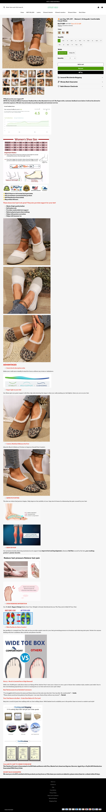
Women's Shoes (72, 12)
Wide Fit (72, 53)
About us (53, 781)
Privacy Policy (53, 792)
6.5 (97, 40)
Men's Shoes (82, 12)
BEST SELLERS (30, 12)
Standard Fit (62, 53)
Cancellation (53, 790)
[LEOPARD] (59, 32)
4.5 (80, 40)
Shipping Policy (53, 801)
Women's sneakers (60, 12)
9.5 (76, 44)
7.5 (59, 44)
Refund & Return (53, 798)
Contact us (53, 784)
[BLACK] (67, 32)
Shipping (60, 25)
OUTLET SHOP (10, 809)
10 (81, 44)
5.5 (88, 40)
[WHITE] (63, 32)
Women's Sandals (48, 12)
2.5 (63, 40)
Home (22, 12)
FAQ (53, 787)
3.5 (71, 40)
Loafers (39, 12)
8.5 (68, 44)
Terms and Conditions (53, 795)
